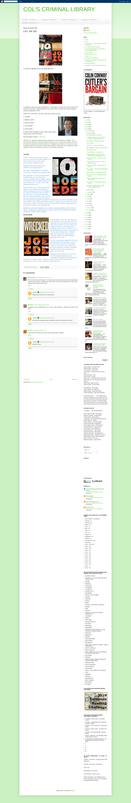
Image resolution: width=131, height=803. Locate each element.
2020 (86, 129)
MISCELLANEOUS (90, 63)
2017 (86, 217)
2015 (86, 222)
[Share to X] (45, 267)
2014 (86, 224)
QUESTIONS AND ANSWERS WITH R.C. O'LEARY (99, 286)
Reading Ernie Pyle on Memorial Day (94, 508)
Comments (89, 453)
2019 (86, 213)
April (88, 203)
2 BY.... (87, 41)
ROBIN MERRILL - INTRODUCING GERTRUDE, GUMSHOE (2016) (96, 155)
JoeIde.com (42, 136)
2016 (86, 219)
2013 (86, 226)
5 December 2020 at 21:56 (39, 330)
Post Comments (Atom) (36, 382)
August (89, 194)
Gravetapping (89, 496)
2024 (86, 120)
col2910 (35, 292)
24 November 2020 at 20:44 (41, 305)
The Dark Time (90, 507)
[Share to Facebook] (46, 267)
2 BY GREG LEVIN (91, 150)
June (88, 199)
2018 (86, 215)
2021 (86, 126)
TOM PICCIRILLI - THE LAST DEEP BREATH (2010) (96, 162)
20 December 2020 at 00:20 (47, 292)
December (90, 131)
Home (51, 379)
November (90, 133)
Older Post (74, 379)
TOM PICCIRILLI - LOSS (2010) (95, 152)
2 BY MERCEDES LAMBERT (94, 135)
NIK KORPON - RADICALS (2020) (95, 141)
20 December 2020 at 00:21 (47, 318)
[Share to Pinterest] (48, 267)
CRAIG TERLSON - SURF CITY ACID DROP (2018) (100, 237)
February (89, 207)
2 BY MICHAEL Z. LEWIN (99, 297)
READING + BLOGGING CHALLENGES (95, 65)
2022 (86, 124)
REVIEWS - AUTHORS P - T (89, 19)
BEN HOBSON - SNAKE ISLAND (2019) (97, 147)
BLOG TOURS (89, 52)
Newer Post (27, 379)
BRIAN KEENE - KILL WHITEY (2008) (96, 172)
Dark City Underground (92, 501)
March (88, 205)
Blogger (72, 790)
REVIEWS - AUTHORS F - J (50, 19)
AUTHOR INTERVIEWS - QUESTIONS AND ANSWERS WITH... (95, 49)
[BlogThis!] (43, 267)
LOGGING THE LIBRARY (91, 58)
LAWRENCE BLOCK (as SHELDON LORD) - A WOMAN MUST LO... (96, 138)
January (89, 210)
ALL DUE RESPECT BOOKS (92, 47)
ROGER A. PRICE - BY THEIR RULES (99, 262)
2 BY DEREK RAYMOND (99, 308)
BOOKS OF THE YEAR (91, 54)
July (88, 196)
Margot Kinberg (32, 277)
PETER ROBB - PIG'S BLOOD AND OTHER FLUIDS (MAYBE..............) (99, 250)
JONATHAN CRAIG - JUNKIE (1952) (98, 331)
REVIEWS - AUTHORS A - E (30, 19)
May (88, 201)
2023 (86, 122)
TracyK (30, 330)
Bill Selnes (31, 305)
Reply (29, 285)
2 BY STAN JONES (98, 319)
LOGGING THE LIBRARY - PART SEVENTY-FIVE (100, 344)
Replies (32, 289)
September (90, 192)
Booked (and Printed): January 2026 (94, 497)
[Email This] (41, 267)
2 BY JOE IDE (90, 143)
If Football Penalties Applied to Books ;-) (95, 492)
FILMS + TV (88, 56)
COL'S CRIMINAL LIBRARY (59, 9)
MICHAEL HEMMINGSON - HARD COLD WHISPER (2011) (95, 186)
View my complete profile (90, 33)
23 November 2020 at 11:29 (44, 277)
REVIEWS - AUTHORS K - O (70, 19)
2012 (86, 228)
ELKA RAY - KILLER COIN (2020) (95, 145)
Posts (87, 450)
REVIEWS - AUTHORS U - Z (30, 23)
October (89, 190)
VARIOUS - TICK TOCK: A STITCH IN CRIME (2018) (99, 274)
